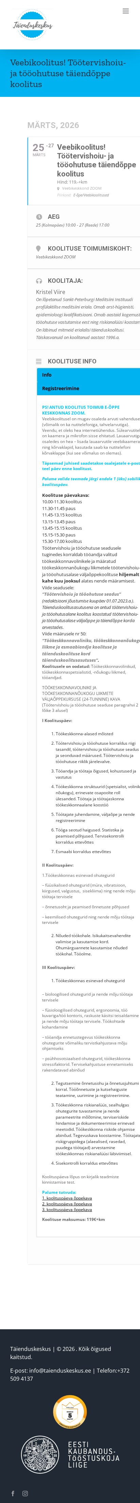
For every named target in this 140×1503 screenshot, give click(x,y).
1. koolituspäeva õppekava (67, 1198)
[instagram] (25, 1493)
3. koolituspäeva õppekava (67, 1209)
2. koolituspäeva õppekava (67, 1204)
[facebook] (13, 1493)
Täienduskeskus (30, 1349)
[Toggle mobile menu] (126, 11)
